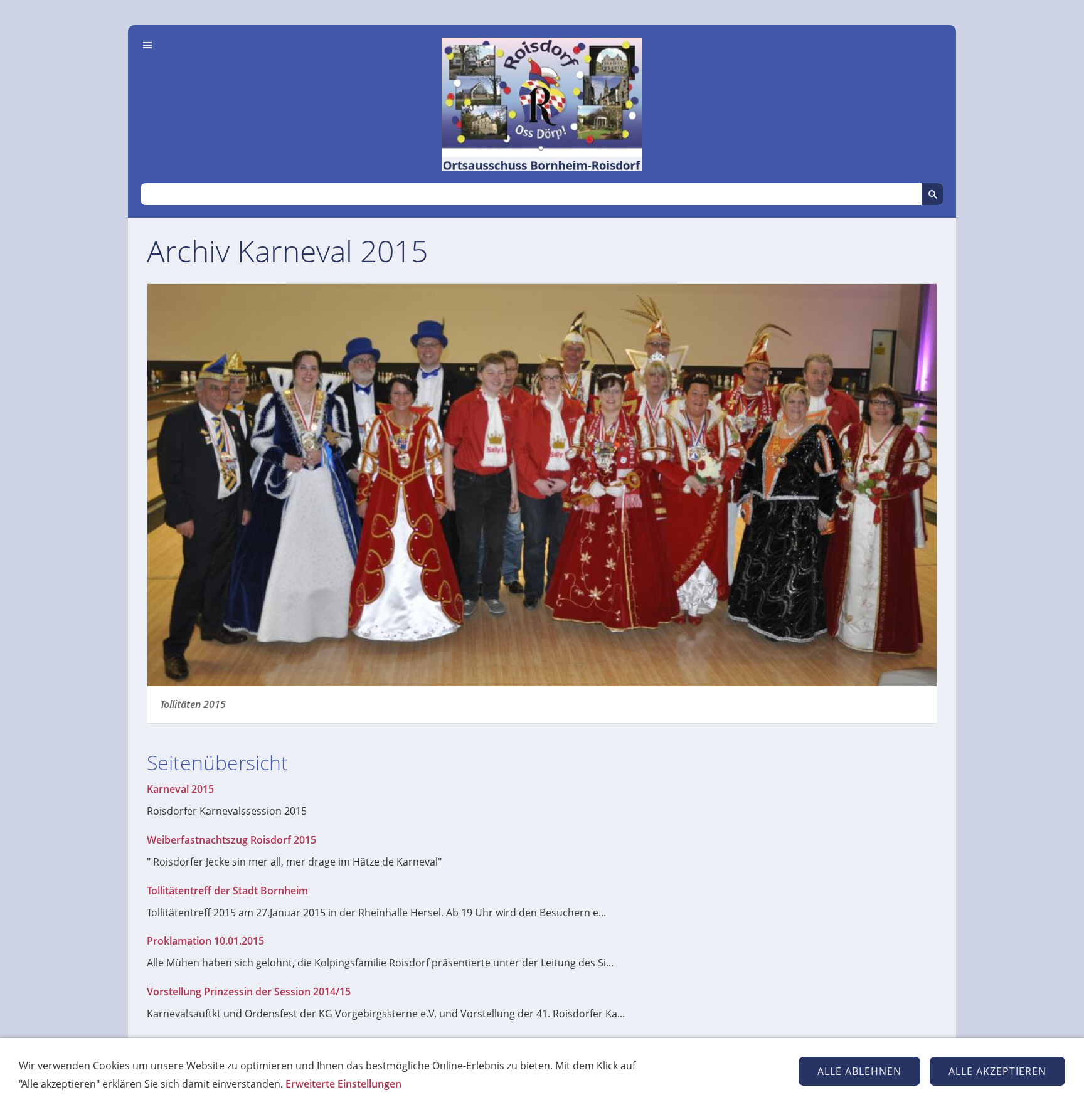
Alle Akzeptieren (997, 1071)
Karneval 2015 (180, 789)
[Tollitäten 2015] (542, 485)
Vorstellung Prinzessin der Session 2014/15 (249, 991)
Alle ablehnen (859, 1071)
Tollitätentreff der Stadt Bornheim (227, 891)
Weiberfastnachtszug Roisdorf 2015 (231, 840)
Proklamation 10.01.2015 (205, 941)
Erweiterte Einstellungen (343, 1084)
